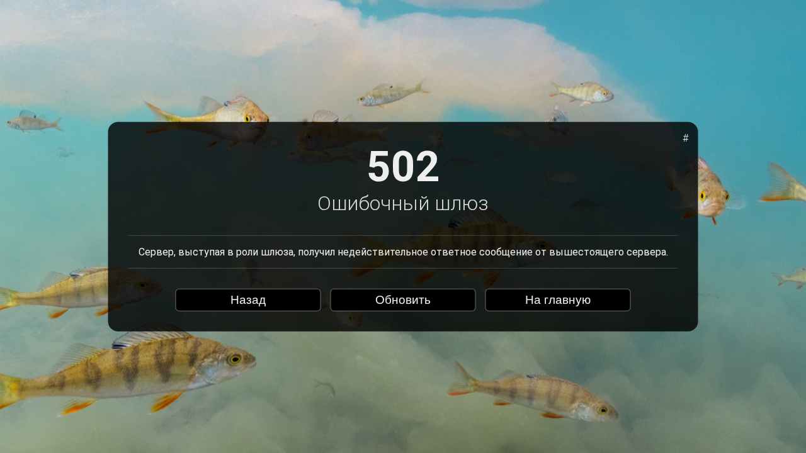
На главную (558, 299)
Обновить (403, 299)
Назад (248, 299)
